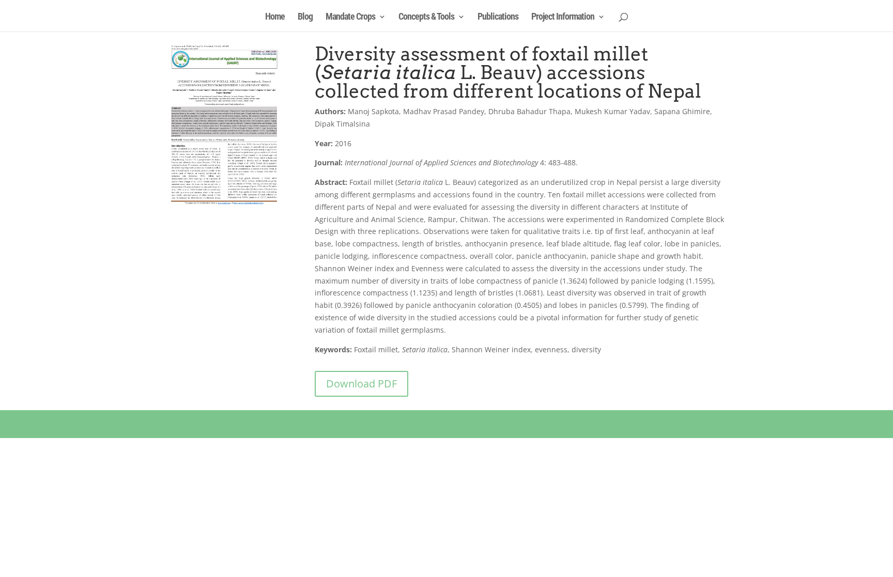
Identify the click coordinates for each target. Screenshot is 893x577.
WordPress (291, 423)
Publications (498, 17)
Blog (305, 17)
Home (275, 17)
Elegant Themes (220, 423)
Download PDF (361, 384)
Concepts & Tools (426, 17)
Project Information (562, 17)
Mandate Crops (350, 17)
